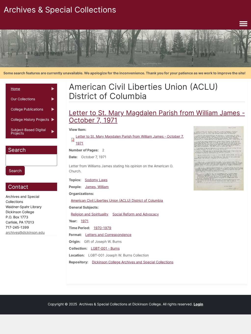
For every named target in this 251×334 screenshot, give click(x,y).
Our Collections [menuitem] (20, 100)
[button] (219, 158)
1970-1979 (102, 228)
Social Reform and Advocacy (136, 214)
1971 (84, 221)
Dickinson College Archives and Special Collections (132, 262)
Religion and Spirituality (89, 214)
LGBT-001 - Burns (105, 248)
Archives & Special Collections (60, 9)
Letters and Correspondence (108, 235)
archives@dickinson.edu (25, 232)
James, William (97, 187)
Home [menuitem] (13, 90)
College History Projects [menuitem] (27, 121)
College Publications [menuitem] (24, 110)
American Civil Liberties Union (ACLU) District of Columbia (117, 200)
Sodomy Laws (96, 180)
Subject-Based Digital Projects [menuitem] (26, 133)
